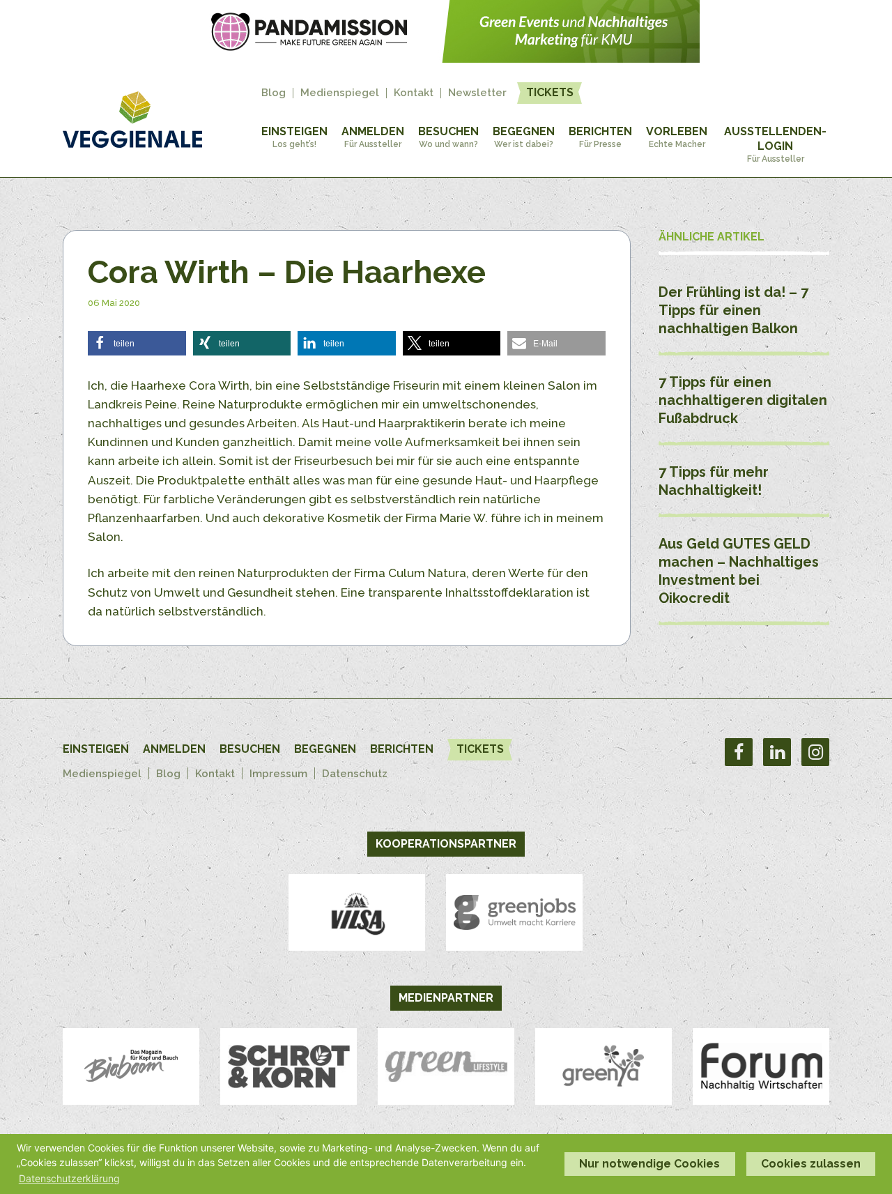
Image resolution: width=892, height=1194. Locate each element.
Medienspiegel (339, 93)
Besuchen (448, 137)
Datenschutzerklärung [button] (69, 1178)
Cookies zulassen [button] (811, 1163)
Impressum (278, 773)
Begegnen (524, 137)
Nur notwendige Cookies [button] (649, 1163)
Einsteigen (294, 137)
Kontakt (413, 93)
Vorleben (676, 137)
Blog (273, 93)
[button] (137, 343)
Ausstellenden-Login (775, 144)
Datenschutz (354, 773)
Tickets (550, 92)
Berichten (600, 137)
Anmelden (372, 137)
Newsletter (477, 93)
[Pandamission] (446, 59)
